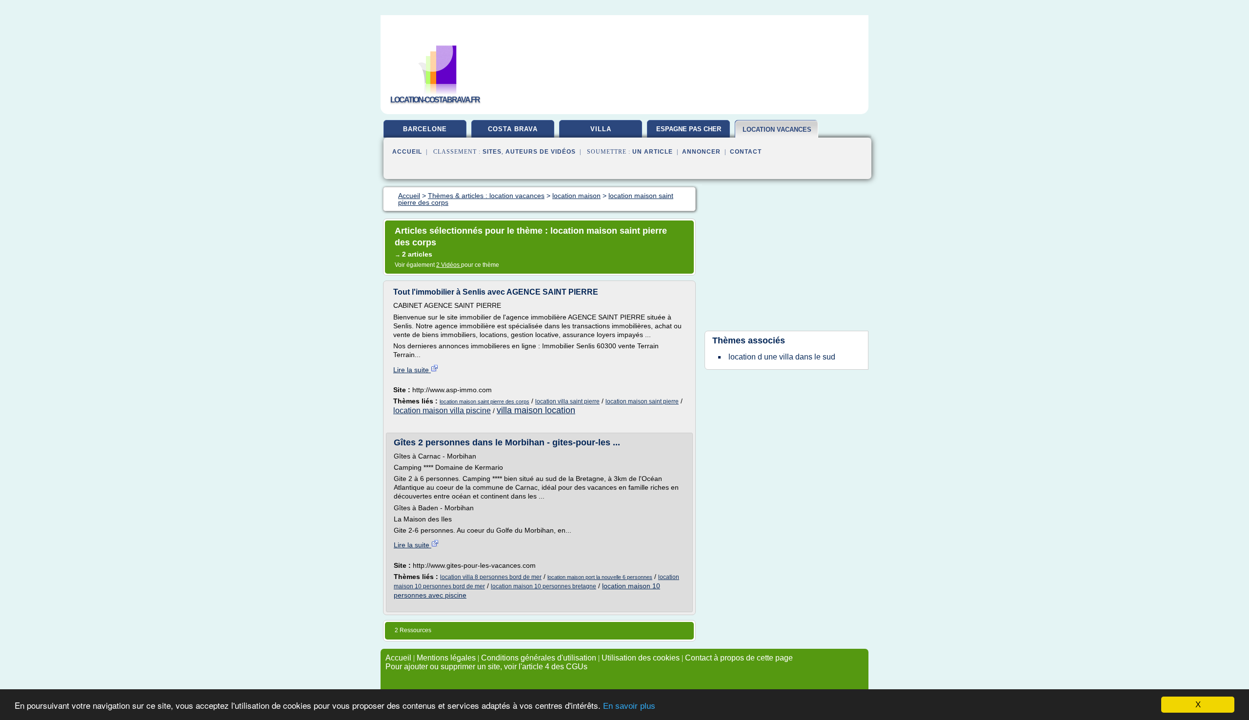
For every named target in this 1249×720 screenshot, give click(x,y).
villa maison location (536, 410)
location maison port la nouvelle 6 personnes (599, 577)
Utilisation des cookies (641, 658)
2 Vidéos (448, 264)
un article (652, 151)
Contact (746, 151)
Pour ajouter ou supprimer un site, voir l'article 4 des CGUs (486, 666)
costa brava (513, 129)
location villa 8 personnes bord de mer (491, 577)
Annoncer (701, 151)
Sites (492, 151)
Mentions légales (446, 658)
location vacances (777, 129)
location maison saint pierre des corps (484, 401)
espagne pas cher (688, 129)
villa (600, 129)
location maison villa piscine (442, 410)
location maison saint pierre (642, 401)
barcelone (425, 129)
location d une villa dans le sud (781, 357)
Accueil (407, 151)
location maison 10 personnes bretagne (543, 586)
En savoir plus (629, 706)
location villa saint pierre (567, 401)
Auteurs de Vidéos (540, 151)
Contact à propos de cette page (739, 658)
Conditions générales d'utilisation (538, 658)
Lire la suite (412, 370)
